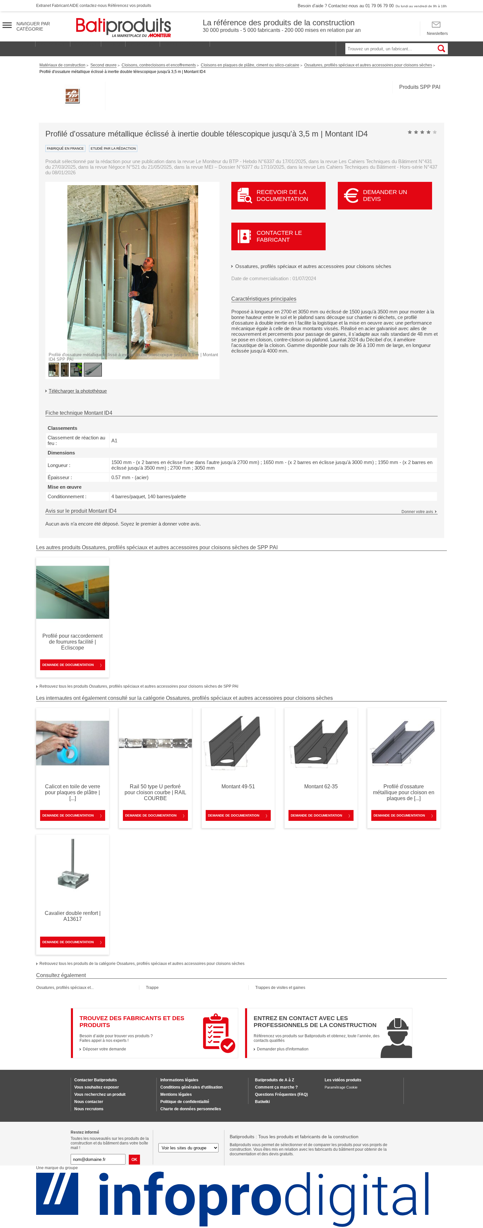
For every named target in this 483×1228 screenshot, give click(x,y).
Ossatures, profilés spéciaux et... (65, 987)
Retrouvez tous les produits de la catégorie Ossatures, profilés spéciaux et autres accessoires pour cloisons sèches (141, 963)
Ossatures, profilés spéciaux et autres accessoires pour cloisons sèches (313, 266)
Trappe (152, 987)
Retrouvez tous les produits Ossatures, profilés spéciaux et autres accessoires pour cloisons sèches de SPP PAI (138, 686)
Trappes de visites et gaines (280, 987)
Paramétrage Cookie (341, 1087)
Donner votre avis (417, 511)
